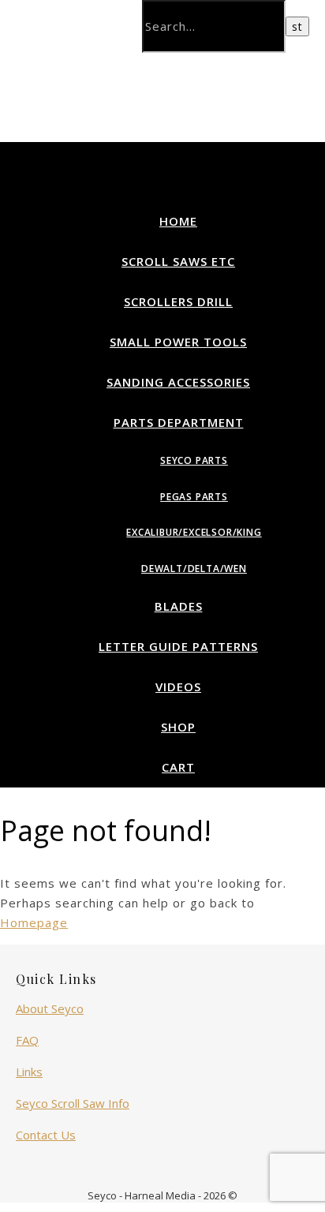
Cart (178, 767)
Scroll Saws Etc (178, 261)
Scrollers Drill (178, 301)
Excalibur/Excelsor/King (193, 532)
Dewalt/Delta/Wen (194, 568)
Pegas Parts (194, 496)
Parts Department (179, 422)
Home (178, 221)
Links (29, 1071)
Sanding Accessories (178, 382)
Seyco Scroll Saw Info (72, 1103)
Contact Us (46, 1135)
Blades (179, 606)
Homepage (34, 922)
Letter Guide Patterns (178, 646)
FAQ (27, 1040)
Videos (178, 686)
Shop (178, 727)
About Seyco (50, 1008)
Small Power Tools (178, 342)
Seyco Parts (194, 460)
